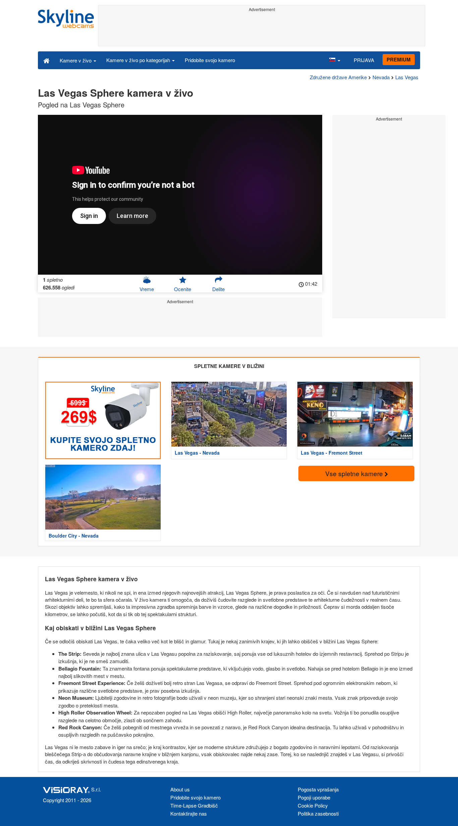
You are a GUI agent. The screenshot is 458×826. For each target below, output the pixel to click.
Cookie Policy (313, 805)
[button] (334, 60)
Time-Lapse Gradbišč (194, 805)
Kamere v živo (76, 60)
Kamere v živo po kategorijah (138, 59)
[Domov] (46, 60)
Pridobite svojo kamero (210, 59)
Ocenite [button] (182, 288)
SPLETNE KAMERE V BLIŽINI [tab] (229, 366)
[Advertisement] (262, 29)
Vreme (146, 288)
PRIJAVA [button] (364, 59)
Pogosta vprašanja (318, 789)
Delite (218, 288)
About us (180, 789)
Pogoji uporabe (314, 797)
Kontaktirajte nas (188, 813)
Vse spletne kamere (355, 473)
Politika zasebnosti (318, 813)
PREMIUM (399, 59)
